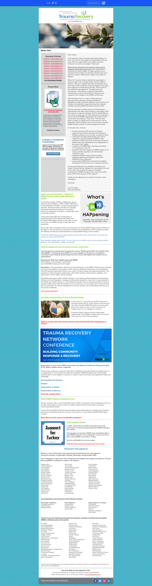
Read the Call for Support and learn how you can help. (86, 444)
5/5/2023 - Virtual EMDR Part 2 (53, 66)
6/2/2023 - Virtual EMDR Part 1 (53, 75)
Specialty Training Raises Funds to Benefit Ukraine (62, 297)
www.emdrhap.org (62, 581)
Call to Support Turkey (76, 422)
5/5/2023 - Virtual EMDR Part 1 (53, 71)
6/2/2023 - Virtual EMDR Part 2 (53, 78)
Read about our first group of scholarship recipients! (61, 417)
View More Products (53, 130)
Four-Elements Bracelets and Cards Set (53, 111)
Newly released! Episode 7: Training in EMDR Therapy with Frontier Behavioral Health (57, 196)
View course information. (49, 291)
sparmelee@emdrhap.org (93, 574)
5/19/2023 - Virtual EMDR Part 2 (53, 73)
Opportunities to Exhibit (50, 387)
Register (44, 383)
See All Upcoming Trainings (53, 80)
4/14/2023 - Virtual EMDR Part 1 (53, 59)
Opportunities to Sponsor (50, 390)
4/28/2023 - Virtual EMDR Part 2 (53, 61)
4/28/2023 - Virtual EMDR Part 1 (53, 63)
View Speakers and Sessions (52, 380)
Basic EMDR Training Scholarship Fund (57, 399)
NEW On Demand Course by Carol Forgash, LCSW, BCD (64, 247)
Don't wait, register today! (51, 394)
